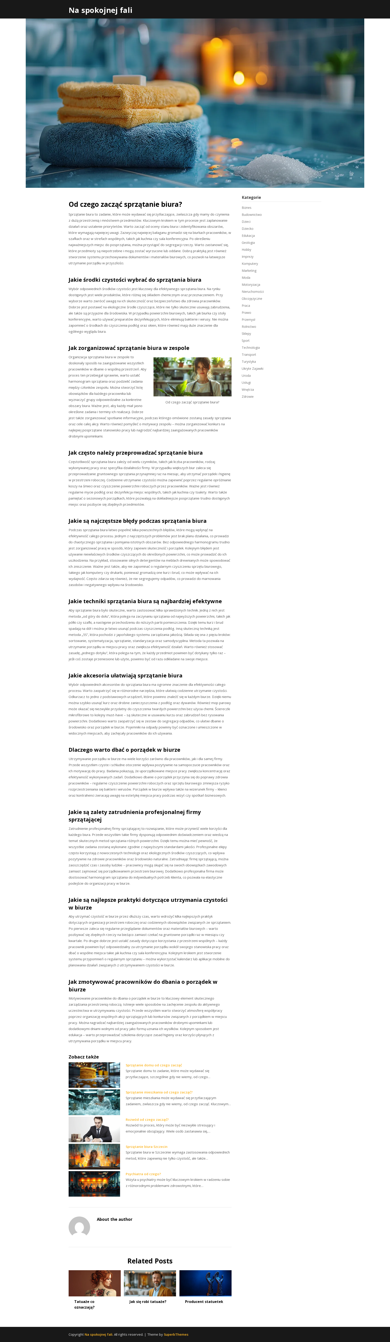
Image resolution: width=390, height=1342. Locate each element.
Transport (249, 354)
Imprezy (247, 256)
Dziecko (247, 228)
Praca (246, 305)
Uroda (246, 375)
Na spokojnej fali (100, 10)
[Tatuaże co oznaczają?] (95, 1281)
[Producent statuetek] (205, 1281)
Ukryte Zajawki (252, 368)
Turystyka (249, 361)
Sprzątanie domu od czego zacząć (154, 1065)
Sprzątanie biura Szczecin (146, 1146)
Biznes (246, 207)
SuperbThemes (176, 1334)
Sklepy (246, 333)
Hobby (246, 249)
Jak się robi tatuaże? (148, 1301)
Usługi (246, 382)
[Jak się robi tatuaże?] (150, 1281)
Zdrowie (248, 396)
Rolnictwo (249, 326)
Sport (246, 340)
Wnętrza (248, 389)
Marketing (249, 270)
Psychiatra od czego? (143, 1174)
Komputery (250, 263)
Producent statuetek (204, 1301)
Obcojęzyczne (252, 298)
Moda (246, 277)
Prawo (246, 312)
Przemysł (248, 319)
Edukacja (248, 235)
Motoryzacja (251, 284)
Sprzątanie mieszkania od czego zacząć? (159, 1092)
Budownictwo (252, 214)
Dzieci (246, 221)
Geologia (248, 242)
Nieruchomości (253, 291)
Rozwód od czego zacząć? (147, 1119)
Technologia (251, 347)
